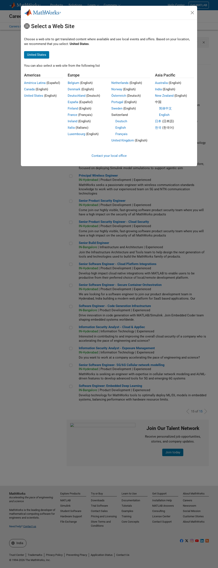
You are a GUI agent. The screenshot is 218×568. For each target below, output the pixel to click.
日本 (158, 121)
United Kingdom (122, 140)
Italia (71, 128)
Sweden (116, 108)
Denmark (74, 89)
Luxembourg (76, 134)
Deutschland (76, 96)
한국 (158, 128)
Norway (116, 89)
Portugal (117, 102)
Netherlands (120, 83)
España (73, 102)
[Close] (192, 13)
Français (121, 134)
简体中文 (165, 108)
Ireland (72, 121)
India (158, 89)
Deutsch (121, 121)
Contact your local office (109, 156)
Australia (161, 83)
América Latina (35, 83)
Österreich (118, 96)
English (120, 128)
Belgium (73, 83)
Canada (29, 89)
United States (33, 96)
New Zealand (164, 96)
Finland (73, 108)
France (72, 115)
